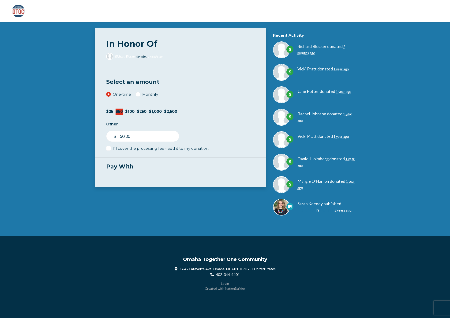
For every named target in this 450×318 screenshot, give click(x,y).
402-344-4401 (228, 274)
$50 (119, 111)
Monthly (150, 94)
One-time (122, 94)
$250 (141, 111)
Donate (327, 209)
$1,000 (155, 111)
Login (225, 283)
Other (112, 124)
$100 (130, 111)
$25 (109, 111)
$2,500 (170, 111)
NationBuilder (235, 288)
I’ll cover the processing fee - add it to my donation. (161, 148)
